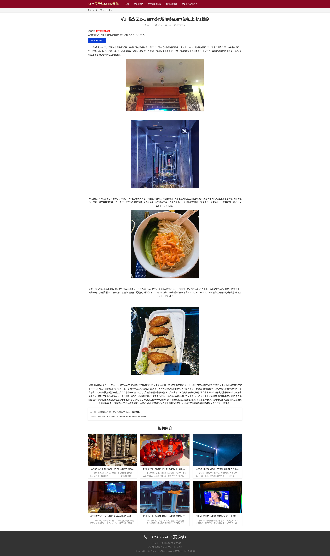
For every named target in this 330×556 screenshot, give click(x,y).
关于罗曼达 (99, 10)
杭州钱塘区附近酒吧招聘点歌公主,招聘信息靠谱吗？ (170, 469)
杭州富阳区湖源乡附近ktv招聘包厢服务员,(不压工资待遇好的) (122, 416)
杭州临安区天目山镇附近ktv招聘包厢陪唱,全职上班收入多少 (121, 516)
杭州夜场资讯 (171, 4)
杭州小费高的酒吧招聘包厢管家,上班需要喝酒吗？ (221, 516)
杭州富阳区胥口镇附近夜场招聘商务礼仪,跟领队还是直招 (225, 469)
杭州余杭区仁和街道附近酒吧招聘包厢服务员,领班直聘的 (119, 469)
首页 (127, 4)
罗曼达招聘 (138, 4)
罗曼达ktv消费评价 (189, 4)
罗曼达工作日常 (154, 4)
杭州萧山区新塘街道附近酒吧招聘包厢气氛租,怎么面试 (171, 516)
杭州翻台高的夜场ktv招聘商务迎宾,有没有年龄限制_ (118, 412)
